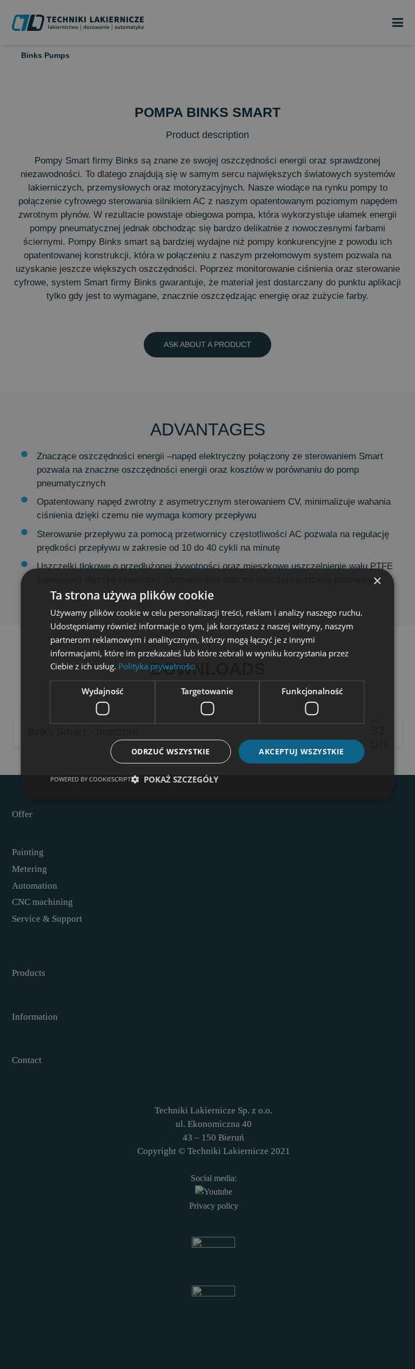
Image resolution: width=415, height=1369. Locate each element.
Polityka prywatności (157, 666)
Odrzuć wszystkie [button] (170, 751)
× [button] (377, 581)
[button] (174, 779)
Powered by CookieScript (90, 779)
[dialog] (207, 684)
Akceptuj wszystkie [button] (301, 751)
